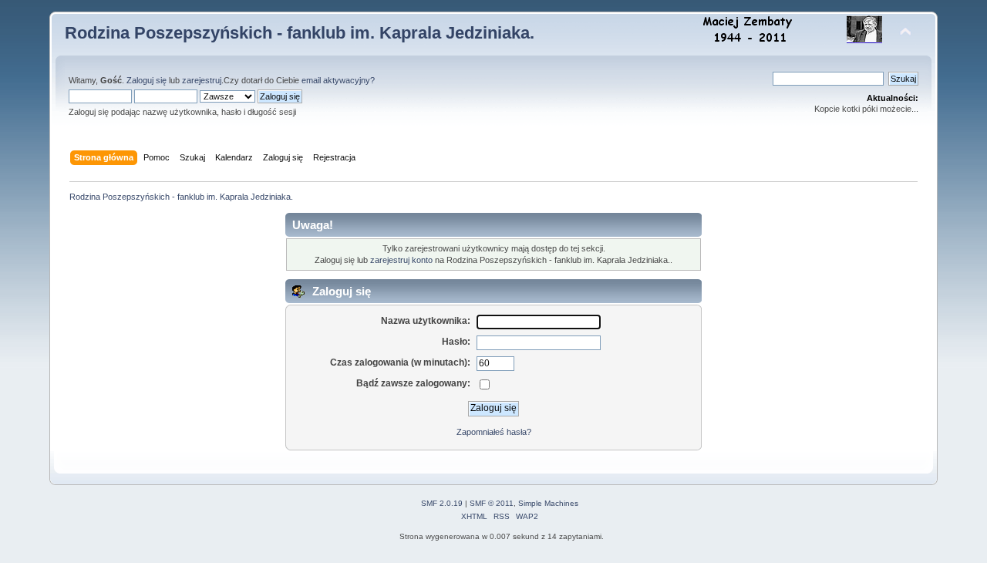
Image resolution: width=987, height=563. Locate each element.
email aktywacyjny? (338, 80)
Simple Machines (548, 503)
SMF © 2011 (492, 503)
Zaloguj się (146, 80)
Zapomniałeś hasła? (493, 432)
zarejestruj (201, 80)
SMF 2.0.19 (442, 503)
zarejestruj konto (401, 260)
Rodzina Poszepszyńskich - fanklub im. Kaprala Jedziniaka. (299, 32)
